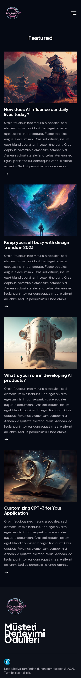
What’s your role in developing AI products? (38, 377)
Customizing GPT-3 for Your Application (32, 510)
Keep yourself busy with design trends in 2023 (36, 245)
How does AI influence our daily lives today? (36, 112)
